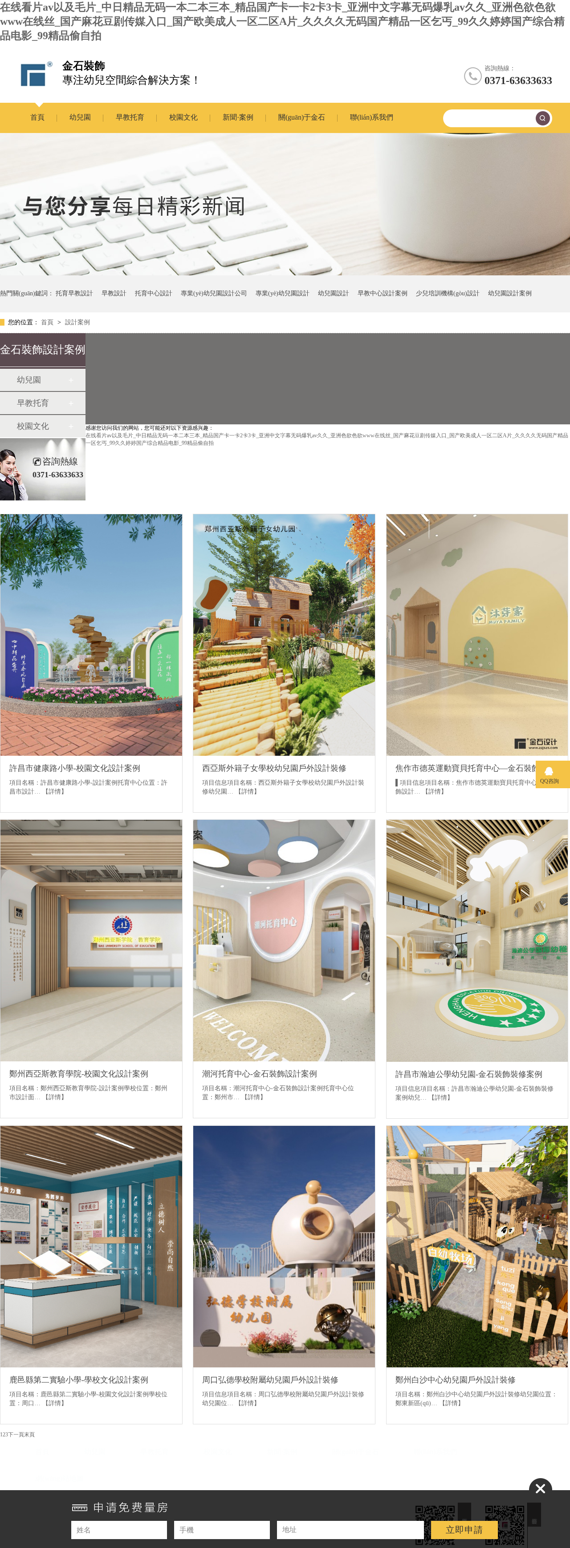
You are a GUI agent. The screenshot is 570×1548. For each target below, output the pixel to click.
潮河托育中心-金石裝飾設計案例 (259, 1073)
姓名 (84, 1530)
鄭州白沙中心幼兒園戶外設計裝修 (455, 1379)
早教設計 (114, 293)
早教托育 (130, 117)
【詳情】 (54, 791)
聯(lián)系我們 (371, 117)
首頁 (37, 117)
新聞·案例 (238, 117)
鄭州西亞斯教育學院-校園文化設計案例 (78, 1073)
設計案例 (77, 322)
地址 (289, 1529)
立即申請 (464, 1530)
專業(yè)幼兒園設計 (282, 293)
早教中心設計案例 (382, 293)
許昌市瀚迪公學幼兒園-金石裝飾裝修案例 (468, 1074)
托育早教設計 (74, 293)
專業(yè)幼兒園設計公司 (214, 293)
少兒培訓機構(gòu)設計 (448, 293)
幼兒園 (80, 117)
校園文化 (183, 117)
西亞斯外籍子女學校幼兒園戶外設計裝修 (274, 768)
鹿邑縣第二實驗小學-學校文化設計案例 (78, 1379)
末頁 (29, 1434)
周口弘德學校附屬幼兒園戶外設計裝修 (270, 1379)
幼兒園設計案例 (510, 293)
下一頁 (16, 1434)
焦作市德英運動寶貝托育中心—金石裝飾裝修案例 (477, 768)
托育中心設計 (153, 293)
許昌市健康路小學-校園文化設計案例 (74, 768)
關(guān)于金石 (301, 117)
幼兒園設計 (333, 293)
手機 (186, 1530)
